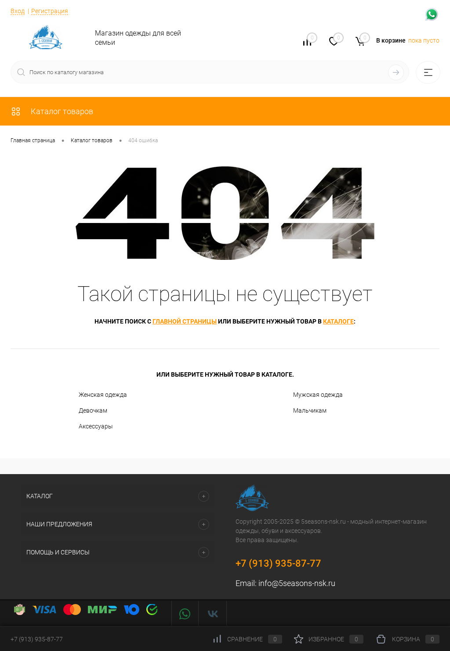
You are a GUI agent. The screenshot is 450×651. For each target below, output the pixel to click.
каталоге (338, 321)
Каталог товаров (61, 111)
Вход (18, 10)
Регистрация (49, 10)
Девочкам (93, 410)
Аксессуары (96, 426)
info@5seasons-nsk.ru (296, 583)
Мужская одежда (318, 394)
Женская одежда (103, 394)
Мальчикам (310, 410)
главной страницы (184, 321)
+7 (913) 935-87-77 (278, 563)
